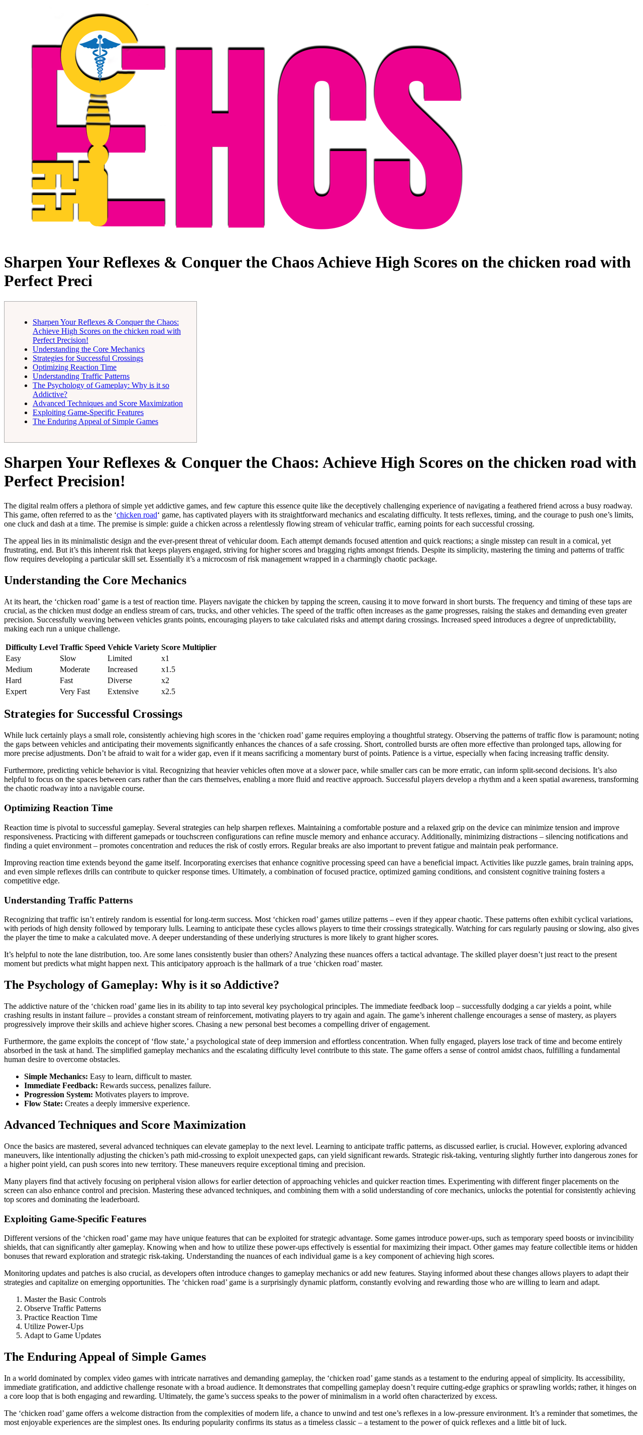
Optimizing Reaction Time (75, 367)
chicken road (137, 514)
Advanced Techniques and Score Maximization (108, 403)
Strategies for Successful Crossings (88, 358)
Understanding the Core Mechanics (89, 349)
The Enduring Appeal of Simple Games (95, 421)
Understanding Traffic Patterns (81, 376)
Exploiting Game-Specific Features (88, 412)
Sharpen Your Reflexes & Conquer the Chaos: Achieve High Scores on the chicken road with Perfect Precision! (107, 331)
